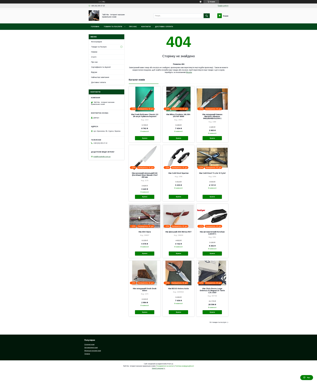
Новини (94, 52)
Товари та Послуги (113, 26)
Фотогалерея (96, 42)
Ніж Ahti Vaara (145, 232)
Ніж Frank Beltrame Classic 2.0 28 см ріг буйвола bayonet (144, 115)
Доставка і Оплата (164, 26)
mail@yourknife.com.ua (101, 157)
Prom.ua (170, 364)
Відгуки (94, 72)
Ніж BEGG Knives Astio (178, 289)
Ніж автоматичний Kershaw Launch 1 (212, 233)
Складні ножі (89, 344)
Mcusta (189, 72)
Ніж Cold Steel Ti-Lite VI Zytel (212, 173)
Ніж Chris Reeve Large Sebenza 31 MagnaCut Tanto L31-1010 (212, 290)
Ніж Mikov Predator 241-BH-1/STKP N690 (178, 115)
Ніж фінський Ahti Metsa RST (178, 232)
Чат (308, 378)
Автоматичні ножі (91, 347)
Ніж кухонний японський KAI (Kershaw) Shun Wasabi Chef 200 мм (144, 175)
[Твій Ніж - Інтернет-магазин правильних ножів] (94, 20)
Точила (87, 354)
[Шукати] (207, 15)
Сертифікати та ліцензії (101, 67)
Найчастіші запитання (100, 77)
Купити (144, 138)
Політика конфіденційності (184, 366)
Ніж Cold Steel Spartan (178, 173)
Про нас (133, 26)
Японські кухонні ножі (92, 351)
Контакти (146, 26)
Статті (93, 57)
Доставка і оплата (98, 82)
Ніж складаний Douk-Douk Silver (144, 289)
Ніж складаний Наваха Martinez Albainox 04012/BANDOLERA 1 (212, 116)
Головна (95, 26)
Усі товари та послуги (218, 322)
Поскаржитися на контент (165, 366)
